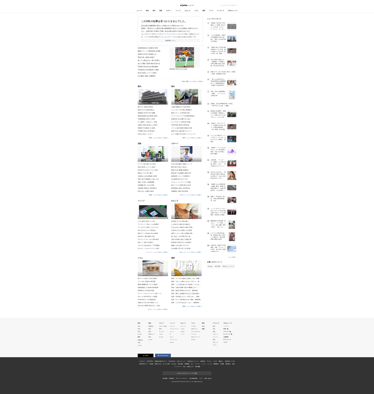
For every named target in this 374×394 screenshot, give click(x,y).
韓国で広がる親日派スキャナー (181, 131)
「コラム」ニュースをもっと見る (156, 309)
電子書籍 (197, 366)
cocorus (174, 364)
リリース (225, 326)
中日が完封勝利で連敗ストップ (181, 164)
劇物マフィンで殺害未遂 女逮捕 (149, 51)
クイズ (211, 10)
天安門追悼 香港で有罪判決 (180, 125)
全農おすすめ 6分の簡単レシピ (148, 302)
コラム (196, 10)
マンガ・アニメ (174, 329)
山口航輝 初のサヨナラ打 (179, 179)
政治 (139, 331)
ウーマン (197, 364)
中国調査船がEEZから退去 (146, 119)
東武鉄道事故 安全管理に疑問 (147, 116)
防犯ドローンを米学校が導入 (180, 113)
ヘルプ (225, 342)
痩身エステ (190, 366)
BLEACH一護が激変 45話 (146, 236)
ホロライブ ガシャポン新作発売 (148, 239)
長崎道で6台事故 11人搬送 (146, 128)
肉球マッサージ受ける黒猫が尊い (182, 233)
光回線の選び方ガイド (161, 361)
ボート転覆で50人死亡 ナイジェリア (183, 134)
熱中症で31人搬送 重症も (146, 110)
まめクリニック (181, 361)
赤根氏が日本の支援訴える (147, 54)
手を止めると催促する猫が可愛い (182, 227)
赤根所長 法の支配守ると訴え (181, 119)
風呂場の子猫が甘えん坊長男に (181, 242)
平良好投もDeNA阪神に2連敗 (148, 70)
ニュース (139, 10)
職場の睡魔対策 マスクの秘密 (147, 284)
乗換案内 (216, 364)
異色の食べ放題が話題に (146, 57)
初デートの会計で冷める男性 (147, 278)
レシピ (204, 364)
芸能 (160, 10)
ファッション (173, 339)
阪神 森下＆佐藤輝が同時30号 (181, 173)
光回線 (151, 364)
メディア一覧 (227, 331)
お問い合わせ (208, 378)
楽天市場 (217, 266)
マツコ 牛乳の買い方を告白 (147, 164)
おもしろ (187, 10)
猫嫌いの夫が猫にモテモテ (180, 245)
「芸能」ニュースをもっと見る (157, 195)
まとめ (140, 334)
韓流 (149, 337)
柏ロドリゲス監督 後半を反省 (181, 185)
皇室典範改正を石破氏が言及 (148, 48)
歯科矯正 (228, 364)
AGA (184, 366)
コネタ (182, 329)
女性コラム (194, 329)
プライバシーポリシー (182, 378)
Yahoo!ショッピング (228, 266)
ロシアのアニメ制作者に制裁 (180, 122)
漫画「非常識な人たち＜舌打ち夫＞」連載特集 (186, 296)
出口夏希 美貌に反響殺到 (146, 76)
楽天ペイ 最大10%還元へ (146, 242)
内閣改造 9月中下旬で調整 (146, 113)
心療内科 (202, 361)
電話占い (221, 361)
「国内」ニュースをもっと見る (157, 138)
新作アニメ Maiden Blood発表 (148, 233)
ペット (182, 334)
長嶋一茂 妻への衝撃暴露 (146, 182)
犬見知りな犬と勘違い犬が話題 (181, 230)
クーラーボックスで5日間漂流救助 (182, 116)
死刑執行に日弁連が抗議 (146, 290)
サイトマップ (227, 339)
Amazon (210, 266)
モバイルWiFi (166, 364)
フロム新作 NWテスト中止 (146, 221)
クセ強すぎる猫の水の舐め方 (180, 224)
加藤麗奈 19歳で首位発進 (179, 191)
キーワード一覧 (227, 334)
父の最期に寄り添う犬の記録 (180, 248)
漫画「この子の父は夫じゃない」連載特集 (185, 302)
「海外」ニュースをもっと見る (190, 138)
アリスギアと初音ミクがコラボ (148, 227)
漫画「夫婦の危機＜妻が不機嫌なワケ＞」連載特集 (186, 287)
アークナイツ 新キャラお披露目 (148, 224)
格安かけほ (158, 364)
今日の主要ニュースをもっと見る (191, 81)
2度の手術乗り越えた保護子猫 (181, 239)
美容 (233, 364)
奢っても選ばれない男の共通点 (149, 60)
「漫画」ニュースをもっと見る (190, 306)
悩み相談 (180, 364)
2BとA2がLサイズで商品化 (147, 230)
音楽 (149, 331)
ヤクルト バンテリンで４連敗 (181, 182)
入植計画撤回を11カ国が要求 (180, 107)
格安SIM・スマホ (230, 361)
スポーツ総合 (163, 326)
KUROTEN (150, 361)
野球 (160, 329)
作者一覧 (225, 329)
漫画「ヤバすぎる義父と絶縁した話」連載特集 (186, 278)
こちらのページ (168, 37)
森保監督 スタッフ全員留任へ (181, 176)
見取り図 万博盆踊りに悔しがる (148, 179)
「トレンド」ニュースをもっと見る (156, 252)
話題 (203, 329)
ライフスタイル (195, 331)
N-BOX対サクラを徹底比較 (147, 299)
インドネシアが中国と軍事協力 (181, 110)
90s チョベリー (195, 337)
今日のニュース (232, 10)
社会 (139, 326)
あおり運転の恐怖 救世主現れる (149, 63)
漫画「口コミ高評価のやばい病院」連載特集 (186, 299)
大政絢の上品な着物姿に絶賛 (147, 176)
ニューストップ (225, 5)
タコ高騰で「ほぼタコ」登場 (147, 122)
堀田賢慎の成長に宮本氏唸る (180, 188)
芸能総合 (150, 326)
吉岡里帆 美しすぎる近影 (146, 185)
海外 (154, 10)
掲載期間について (170, 40)
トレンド (178, 10)
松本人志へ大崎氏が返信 (146, 191)
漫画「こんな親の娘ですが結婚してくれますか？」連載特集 (186, 284)
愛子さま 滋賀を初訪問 (145, 107)
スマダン (193, 326)
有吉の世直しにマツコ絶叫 (147, 73)
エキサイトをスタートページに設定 (187, 373)
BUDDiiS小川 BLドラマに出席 (148, 170)
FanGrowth (172, 361)
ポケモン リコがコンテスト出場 (148, 248)
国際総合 (140, 340)
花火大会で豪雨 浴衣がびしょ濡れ (149, 305)
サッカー (161, 331)
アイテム (209, 361)
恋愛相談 (187, 364)
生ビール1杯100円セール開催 (147, 296)
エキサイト (234, 5)
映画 (149, 329)
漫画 (203, 10)
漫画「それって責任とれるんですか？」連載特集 (186, 281)
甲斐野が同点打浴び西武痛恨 (148, 67)
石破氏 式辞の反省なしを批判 (147, 125)
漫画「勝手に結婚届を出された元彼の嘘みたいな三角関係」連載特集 (186, 293)
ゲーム (172, 331)
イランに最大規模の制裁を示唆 (181, 128)
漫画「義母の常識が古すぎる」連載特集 (184, 290)
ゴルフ (161, 334)
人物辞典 (225, 337)
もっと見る (231, 257)
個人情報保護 (193, 378)
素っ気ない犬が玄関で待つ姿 (180, 236)
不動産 (222, 364)
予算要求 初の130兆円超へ (146, 131)
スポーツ (169, 10)
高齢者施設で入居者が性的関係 (148, 287)
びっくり (183, 326)
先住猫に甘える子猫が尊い (180, 221)
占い (192, 364)
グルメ (172, 337)
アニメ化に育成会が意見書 (146, 281)
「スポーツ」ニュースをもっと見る (189, 195)
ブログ (215, 361)
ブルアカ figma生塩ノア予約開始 (149, 245)
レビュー (172, 326)
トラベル (193, 334)
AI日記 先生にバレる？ (145, 134)
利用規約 (171, 378)
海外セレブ (151, 334)
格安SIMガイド (143, 364)
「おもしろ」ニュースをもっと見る (189, 252)
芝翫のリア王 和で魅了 (145, 173)
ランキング (220, 10)
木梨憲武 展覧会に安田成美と (147, 188)
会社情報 (164, 378)
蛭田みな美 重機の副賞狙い (180, 170)
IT (170, 334)
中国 (139, 342)
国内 (147, 10)
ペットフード (177, 366)
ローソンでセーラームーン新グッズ (149, 293)
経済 (139, 329)
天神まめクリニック (192, 361)
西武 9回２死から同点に (179, 167)
